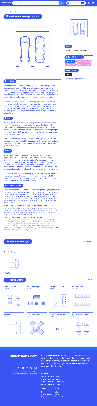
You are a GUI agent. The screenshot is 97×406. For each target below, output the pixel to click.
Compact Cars (70, 64)
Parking (68, 74)
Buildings (51, 384)
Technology (60, 381)
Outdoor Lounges (33, 287)
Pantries (7, 314)
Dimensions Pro (46, 394)
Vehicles (59, 377)
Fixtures (51, 379)
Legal (57, 394)
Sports (58, 379)
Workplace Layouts (56, 287)
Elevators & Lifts (78, 287)
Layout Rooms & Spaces (17, 12)
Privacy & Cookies (61, 397)
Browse (43, 392)
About (57, 392)
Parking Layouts (10, 287)
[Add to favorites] (5, 273)
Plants (43, 381)
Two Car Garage (10, 252)
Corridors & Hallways (57, 314)
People (43, 377)
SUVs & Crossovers (84, 61)
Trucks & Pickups (84, 64)
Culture (58, 384)
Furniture (51, 377)
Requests (44, 397)
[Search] (62, 3)
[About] (89, 3)
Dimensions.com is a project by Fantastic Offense (24, 371)
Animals (43, 379)
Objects (43, 384)
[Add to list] (7, 273)
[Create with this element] (9, 273)
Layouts (6, 12)
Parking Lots (70, 61)
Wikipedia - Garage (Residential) (76, 50)
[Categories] (93, 3)
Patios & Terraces (33, 314)
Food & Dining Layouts (80, 314)
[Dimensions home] (6, 3)
